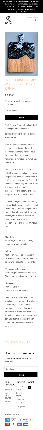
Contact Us (20, 399)
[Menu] (29, 19)
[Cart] (35, 19)
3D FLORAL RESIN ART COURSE (9, 395)
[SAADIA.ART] (14, 21)
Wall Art (7, 402)
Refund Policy (20, 403)
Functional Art (10, 389)
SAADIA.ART (14, 415)
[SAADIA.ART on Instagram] (29, 387)
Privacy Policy (20, 407)
